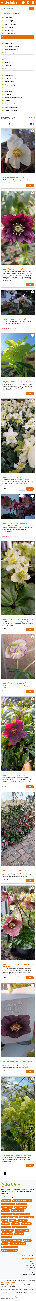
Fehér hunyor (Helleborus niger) (13, 177)
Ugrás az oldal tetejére (28, 1280)
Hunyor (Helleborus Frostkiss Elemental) (16, 523)
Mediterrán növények (11, 49)
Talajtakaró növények (11, 107)
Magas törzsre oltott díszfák (13, 97)
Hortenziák (8, 72)
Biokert (32, 1263)
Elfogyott (27, 1240)
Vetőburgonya (9, 88)
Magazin (32, 1261)
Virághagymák (9, 30)
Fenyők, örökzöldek (10, 78)
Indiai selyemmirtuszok (12, 46)
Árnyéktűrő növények (11, 104)
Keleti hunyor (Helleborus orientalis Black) (17, 1062)
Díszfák (7, 101)
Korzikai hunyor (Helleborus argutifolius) (16, 1155)
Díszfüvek (8, 69)
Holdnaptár (31, 1272)
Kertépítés (31, 1268)
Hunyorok (8, 37)
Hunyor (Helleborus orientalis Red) (14, 871)
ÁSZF (17, 1280)
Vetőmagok (8, 91)
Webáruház (7, 13)
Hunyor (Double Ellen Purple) (12, 269)
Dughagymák (9, 94)
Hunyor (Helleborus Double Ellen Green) (16, 382)
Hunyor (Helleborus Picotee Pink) (14, 683)
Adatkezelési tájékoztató (8, 1282)
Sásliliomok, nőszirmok (12, 110)
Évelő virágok (9, 27)
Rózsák (7, 56)
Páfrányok (8, 65)
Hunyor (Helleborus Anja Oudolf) (14, 319)
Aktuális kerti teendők (28, 1274)
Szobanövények (10, 34)
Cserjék (7, 59)
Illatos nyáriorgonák (11, 53)
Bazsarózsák (9, 75)
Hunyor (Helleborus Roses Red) (13, 775)
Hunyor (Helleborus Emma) (12, 477)
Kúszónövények (9, 81)
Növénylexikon (30, 1265)
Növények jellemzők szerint (13, 21)
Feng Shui (31, 1270)
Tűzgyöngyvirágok (10, 85)
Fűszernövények (10, 40)
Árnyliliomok (8, 43)
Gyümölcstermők (10, 24)
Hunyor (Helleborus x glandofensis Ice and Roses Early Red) (17, 965)
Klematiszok (8, 62)
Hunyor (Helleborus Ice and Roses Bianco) (17, 619)
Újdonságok (8, 18)
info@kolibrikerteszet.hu (27, 1258)
